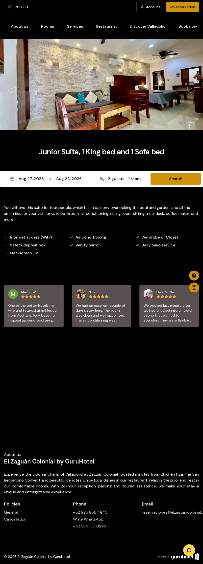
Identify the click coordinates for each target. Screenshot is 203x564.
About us (19, 26)
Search (175, 178)
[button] (101, 179)
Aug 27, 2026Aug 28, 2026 (50, 178)
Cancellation (15, 519)
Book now (187, 26)
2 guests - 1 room (124, 178)
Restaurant (106, 26)
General (11, 512)
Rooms (47, 26)
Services (75, 26)
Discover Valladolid (148, 26)
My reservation (182, 7)
